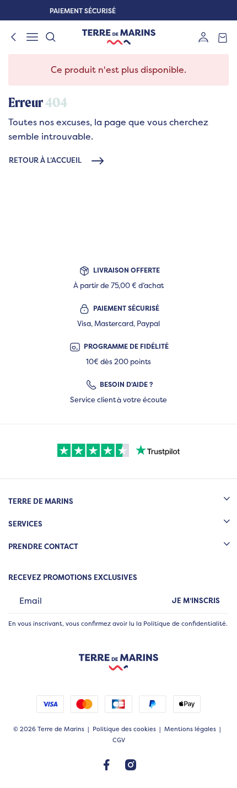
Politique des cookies (124, 729)
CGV (118, 740)
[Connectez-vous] (203, 36)
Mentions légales (190, 729)
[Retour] (13, 37)
